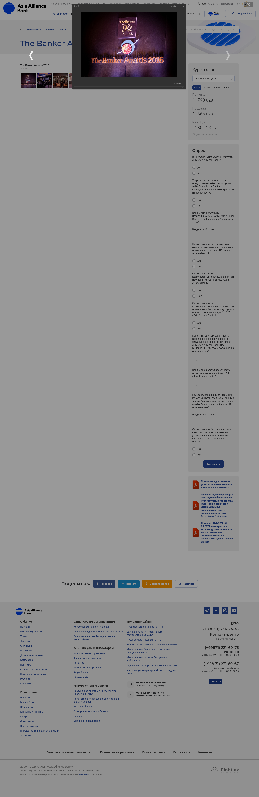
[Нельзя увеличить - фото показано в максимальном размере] (180, 6)
